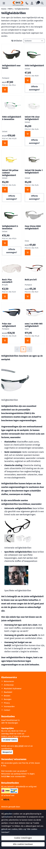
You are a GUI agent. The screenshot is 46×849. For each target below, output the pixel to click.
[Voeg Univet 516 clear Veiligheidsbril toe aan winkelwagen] (27, 134)
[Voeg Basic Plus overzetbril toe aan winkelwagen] (5, 296)
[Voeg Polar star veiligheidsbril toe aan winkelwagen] (5, 340)
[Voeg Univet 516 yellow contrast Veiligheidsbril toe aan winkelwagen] (5, 190)
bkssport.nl (7, 752)
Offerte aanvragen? (34, 88)
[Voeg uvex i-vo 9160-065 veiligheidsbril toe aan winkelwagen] (27, 340)
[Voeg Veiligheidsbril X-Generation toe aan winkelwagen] (5, 243)
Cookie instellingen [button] (23, 838)
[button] (3, 3)
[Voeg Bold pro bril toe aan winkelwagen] (27, 296)
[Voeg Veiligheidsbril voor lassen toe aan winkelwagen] (5, 90)
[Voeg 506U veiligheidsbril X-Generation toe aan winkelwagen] (5, 143)
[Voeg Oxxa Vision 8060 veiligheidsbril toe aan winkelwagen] (27, 252)
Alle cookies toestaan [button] (23, 844)
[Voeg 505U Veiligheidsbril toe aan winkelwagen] (27, 80)
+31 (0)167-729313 (10, 740)
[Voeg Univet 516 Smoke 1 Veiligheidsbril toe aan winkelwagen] (27, 190)
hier (8, 776)
